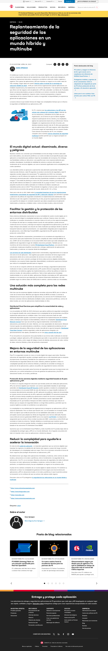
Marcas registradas (27, 646)
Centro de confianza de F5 (89, 613)
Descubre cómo (38, 604)
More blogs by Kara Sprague (34, 521)
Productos (13, 613)
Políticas (37, 646)
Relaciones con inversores (89, 620)
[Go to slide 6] (63, 583)
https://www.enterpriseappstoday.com (23, 488)
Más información (63, 15)
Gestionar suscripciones (53, 610)
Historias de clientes (34, 620)
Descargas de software (53, 622)
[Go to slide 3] (52, 583)
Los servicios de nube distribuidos (20, 253)
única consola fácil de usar (53, 332)
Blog (83, 623)
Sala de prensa (86, 628)
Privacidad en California (56, 646)
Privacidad (44, 646)
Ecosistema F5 (48, 559)
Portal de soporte (51, 613)
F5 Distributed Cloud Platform (44, 245)
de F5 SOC (52, 417)
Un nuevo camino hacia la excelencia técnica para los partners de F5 (52, 563)
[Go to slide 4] (56, 583)
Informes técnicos (34, 615)
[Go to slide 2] (48, 583)
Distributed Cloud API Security (28, 388)
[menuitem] (27, 1)
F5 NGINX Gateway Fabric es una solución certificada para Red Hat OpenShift (23, 563)
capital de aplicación (25, 446)
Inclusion (84, 618)
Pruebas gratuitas (16, 610)
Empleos (84, 615)
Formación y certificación (36, 625)
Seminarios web (33, 622)
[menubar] (54, 1)
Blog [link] (20, 22)
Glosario (31, 617)
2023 (19, 506)
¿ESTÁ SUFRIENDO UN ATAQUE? (86, 1)
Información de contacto (89, 610)
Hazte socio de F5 (69, 617)
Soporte (60, 1)
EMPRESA (13, 22)
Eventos (84, 626)
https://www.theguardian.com (20, 491)
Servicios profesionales (53, 615)
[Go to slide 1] (44, 583)
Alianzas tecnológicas (70, 615)
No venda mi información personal (74, 646)
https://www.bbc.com (17, 495)
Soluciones (14, 615)
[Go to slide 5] (59, 583)
